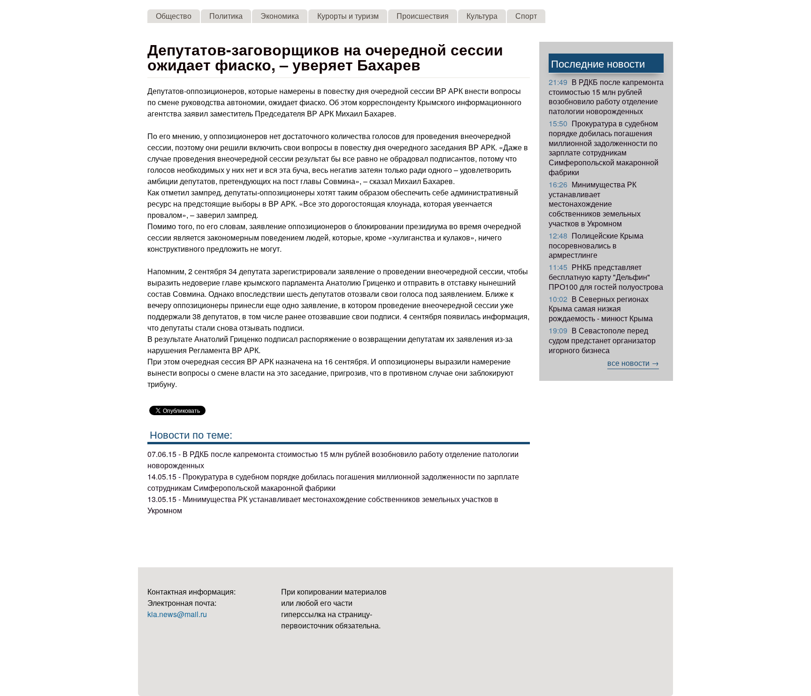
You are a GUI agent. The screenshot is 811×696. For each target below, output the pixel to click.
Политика (226, 15)
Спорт (526, 15)
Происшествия (423, 15)
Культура (482, 15)
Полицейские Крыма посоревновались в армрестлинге (596, 245)
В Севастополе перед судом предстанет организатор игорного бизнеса (602, 340)
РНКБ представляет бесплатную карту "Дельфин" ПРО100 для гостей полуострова (606, 277)
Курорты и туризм (348, 15)
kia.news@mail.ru (177, 614)
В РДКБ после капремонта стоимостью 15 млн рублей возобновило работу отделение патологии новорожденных (606, 96)
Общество (173, 15)
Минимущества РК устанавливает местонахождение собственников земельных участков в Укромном (595, 204)
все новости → (633, 362)
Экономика (279, 15)
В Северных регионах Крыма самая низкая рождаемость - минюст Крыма (601, 309)
